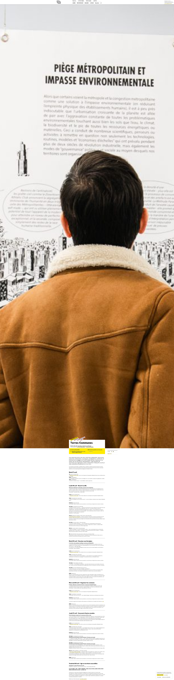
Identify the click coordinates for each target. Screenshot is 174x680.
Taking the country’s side (74, 475)
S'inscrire (91, 451)
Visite (81, 440)
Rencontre (76, 439)
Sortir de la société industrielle (75, 651)
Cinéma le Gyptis (88, 0)
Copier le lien (110, 453)
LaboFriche (95, 0)
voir (103, 601)
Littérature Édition (81, 439)
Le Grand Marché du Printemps (74, 516)
